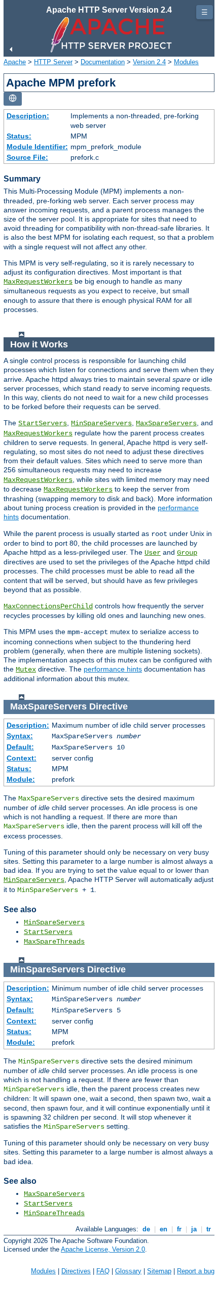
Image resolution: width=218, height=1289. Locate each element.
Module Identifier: (37, 147)
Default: (20, 747)
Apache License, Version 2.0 (103, 1249)
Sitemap (159, 1271)
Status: (19, 136)
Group (187, 553)
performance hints (113, 669)
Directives (76, 1271)
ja (194, 1229)
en (163, 1229)
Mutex (26, 669)
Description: (28, 116)
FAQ (103, 1271)
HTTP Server (53, 62)
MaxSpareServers (166, 423)
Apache (15, 62)
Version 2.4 (149, 62)
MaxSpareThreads (54, 942)
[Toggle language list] (13, 99)
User (152, 553)
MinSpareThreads (54, 1213)
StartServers (42, 423)
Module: (21, 779)
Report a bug (195, 1271)
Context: (22, 758)
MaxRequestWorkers (38, 282)
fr (179, 1229)
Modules (186, 62)
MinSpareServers (101, 423)
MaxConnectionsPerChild (48, 606)
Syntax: (20, 736)
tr (208, 1229)
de (146, 1229)
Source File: (27, 157)
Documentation (103, 62)
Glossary (128, 1271)
